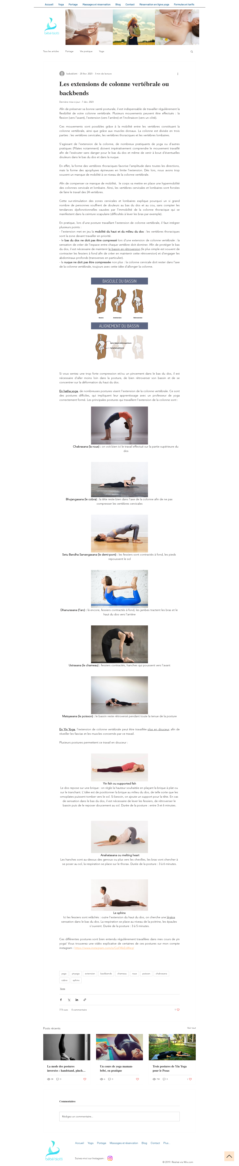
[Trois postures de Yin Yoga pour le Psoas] (172, 1047)
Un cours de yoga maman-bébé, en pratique (116, 1068)
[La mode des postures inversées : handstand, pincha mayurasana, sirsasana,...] (66, 1047)
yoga (63, 973)
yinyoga (76, 973)
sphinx (76, 980)
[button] (191, 51)
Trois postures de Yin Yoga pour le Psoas (170, 1068)
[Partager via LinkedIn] (76, 999)
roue (134, 973)
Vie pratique (86, 51)
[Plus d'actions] (178, 74)
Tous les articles (51, 51)
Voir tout (191, 1027)
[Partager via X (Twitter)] (68, 999)
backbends (106, 973)
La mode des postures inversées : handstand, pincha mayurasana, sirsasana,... (65, 1068)
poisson (146, 973)
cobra (64, 980)
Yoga (101, 51)
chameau (122, 973)
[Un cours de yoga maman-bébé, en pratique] (119, 1047)
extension (90, 973)
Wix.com (188, 1162)
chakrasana (161, 973)
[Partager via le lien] (84, 999)
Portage (69, 51)
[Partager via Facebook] (60, 999)
